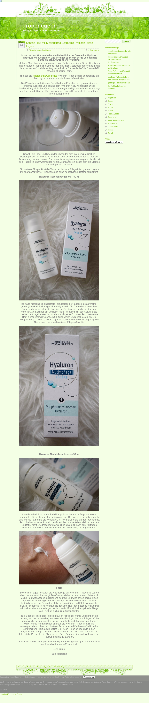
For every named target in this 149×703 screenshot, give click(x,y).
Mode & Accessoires (116, 120)
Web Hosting (59, 667)
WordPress (31, 667)
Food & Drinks (113, 114)
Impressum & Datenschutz (45, 15)
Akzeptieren (89, 677)
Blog (20, 15)
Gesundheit (112, 117)
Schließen (4, 689)
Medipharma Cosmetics (45, 76)
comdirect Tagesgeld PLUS (11, 694)
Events (110, 111)
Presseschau (113, 123)
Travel (110, 133)
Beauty (39, 50)
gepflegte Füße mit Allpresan (119, 83)
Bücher (110, 107)
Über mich (29, 15)
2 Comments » (93, 50)
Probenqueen (39, 26)
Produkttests (46, 50)
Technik (111, 130)
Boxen (110, 104)
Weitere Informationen (73, 677)
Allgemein (32, 50)
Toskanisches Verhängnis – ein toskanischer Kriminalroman (119, 59)
